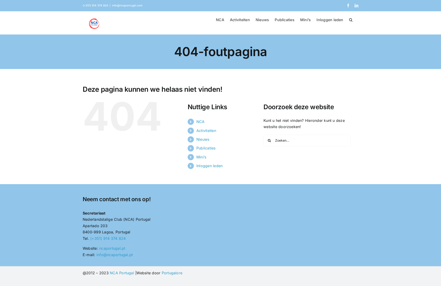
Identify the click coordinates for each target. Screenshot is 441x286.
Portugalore (172, 273)
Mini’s (201, 157)
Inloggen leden (209, 165)
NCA (200, 121)
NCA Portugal (122, 273)
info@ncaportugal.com (127, 5)
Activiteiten (206, 130)
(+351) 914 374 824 (108, 238)
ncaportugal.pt (112, 248)
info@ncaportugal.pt (114, 254)
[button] (351, 19)
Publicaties (206, 148)
